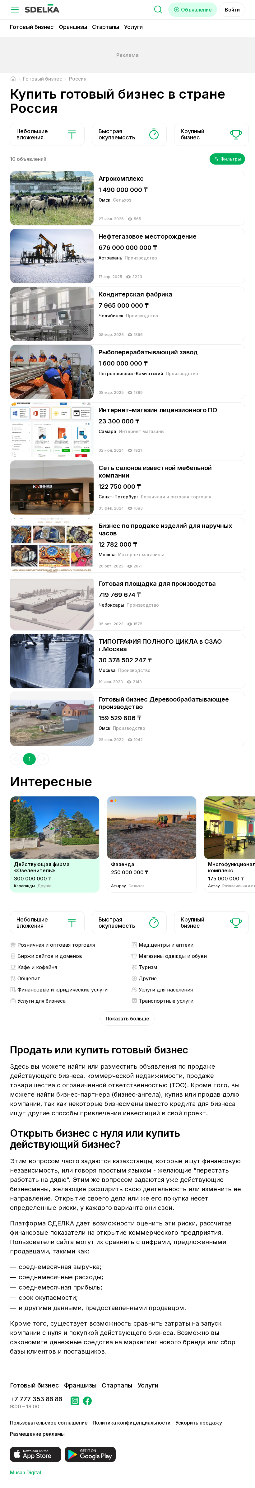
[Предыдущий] (16, 759)
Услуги (133, 27)
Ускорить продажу (198, 1423)
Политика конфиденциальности (131, 1423)
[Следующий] (43, 759)
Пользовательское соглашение (49, 1423)
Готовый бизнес (32, 27)
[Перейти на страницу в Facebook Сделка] (87, 1403)
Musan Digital (25, 1472)
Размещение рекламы (37, 1434)
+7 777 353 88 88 (36, 1399)
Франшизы (73, 27)
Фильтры (230, 158)
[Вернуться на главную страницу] (13, 79)
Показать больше (127, 1018)
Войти (232, 10)
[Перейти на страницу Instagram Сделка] (75, 1403)
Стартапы (105, 27)
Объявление (196, 10)
